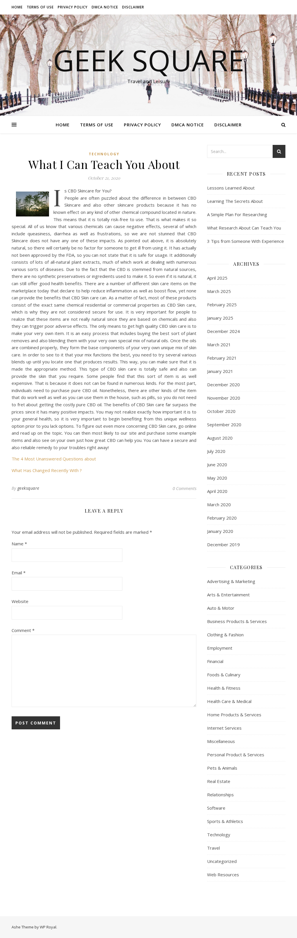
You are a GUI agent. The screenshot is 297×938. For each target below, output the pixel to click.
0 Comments (184, 488)
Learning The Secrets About (235, 201)
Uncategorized (222, 861)
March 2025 (219, 291)
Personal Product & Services (235, 754)
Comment (23, 630)
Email (19, 572)
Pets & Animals (222, 768)
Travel (213, 848)
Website (20, 601)
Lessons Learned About (231, 188)
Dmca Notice (105, 7)
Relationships (220, 794)
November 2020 (223, 398)
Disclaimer (133, 7)
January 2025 (220, 318)
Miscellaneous (221, 741)
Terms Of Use (40, 7)
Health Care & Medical (229, 701)
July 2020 (216, 451)
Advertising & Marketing (231, 581)
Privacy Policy (73, 7)
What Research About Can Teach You (244, 228)
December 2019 (223, 544)
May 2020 (217, 478)
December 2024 (223, 331)
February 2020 (222, 518)
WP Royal (48, 927)
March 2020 (219, 504)
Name (19, 544)
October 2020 (221, 411)
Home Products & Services (234, 714)
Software (216, 808)
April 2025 (217, 278)
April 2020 (217, 491)
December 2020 (223, 384)
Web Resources (223, 874)
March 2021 (219, 344)
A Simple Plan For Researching (237, 214)
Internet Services (224, 728)
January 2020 (220, 531)
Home (17, 7)
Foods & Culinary (223, 674)
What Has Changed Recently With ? (47, 470)
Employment (219, 648)
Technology (104, 154)
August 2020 (220, 438)
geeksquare (28, 488)
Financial (215, 661)
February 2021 (222, 358)
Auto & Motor (220, 608)
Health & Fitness (223, 688)
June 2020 (217, 464)
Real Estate (218, 781)
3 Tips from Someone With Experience (245, 241)
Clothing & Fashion (225, 635)
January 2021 (220, 371)
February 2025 (222, 304)
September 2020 (224, 424)
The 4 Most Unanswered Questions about (54, 459)
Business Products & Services (237, 621)
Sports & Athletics (225, 821)
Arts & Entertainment (228, 595)
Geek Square (148, 59)
